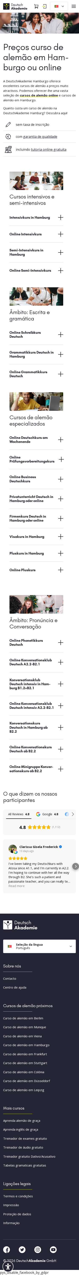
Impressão (11, 1205)
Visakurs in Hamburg (26, 536)
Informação (11, 1223)
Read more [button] (16, 886)
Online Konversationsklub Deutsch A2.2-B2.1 (30, 662)
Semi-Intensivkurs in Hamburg (26, 252)
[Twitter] (22, 1249)
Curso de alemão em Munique (24, 1027)
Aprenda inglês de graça (20, 1129)
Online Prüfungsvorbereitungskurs (32, 459)
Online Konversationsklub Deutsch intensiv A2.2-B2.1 (31, 705)
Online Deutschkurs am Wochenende (28, 439)
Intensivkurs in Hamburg (29, 217)
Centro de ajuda (14, 987)
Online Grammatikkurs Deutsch (28, 374)
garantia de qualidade (40, 136)
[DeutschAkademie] (15, 6)
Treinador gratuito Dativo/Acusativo (29, 1156)
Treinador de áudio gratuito (23, 1147)
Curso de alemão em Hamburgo (26, 1045)
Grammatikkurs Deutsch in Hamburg (31, 354)
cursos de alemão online (39, 95)
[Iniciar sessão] (44, 6)
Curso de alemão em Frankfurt (25, 1054)
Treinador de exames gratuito (25, 1138)
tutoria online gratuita (48, 149)
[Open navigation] (74, 6)
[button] (3, 866)
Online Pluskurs (22, 570)
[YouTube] (53, 1249)
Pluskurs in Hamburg (26, 553)
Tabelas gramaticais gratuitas (24, 1165)
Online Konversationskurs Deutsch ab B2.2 (30, 749)
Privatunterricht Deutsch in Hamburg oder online (31, 499)
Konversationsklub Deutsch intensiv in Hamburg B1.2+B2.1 (29, 684)
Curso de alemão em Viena (22, 1036)
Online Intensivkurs (25, 234)
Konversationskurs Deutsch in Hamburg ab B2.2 (28, 727)
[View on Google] (12, 849)
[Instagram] (38, 1249)
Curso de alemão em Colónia (23, 1072)
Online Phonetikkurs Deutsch (26, 642)
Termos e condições (18, 1196)
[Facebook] (7, 1249)
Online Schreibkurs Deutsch (25, 334)
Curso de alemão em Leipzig (23, 1090)
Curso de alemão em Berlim (23, 1018)
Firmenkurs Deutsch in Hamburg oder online (27, 518)
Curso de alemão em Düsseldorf (26, 1081)
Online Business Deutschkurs (22, 479)
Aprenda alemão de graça (21, 1120)
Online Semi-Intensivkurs (30, 270)
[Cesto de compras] (36, 6)
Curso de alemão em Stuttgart (25, 1063)
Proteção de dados (17, 1214)
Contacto (9, 978)
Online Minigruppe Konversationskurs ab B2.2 (31, 769)
